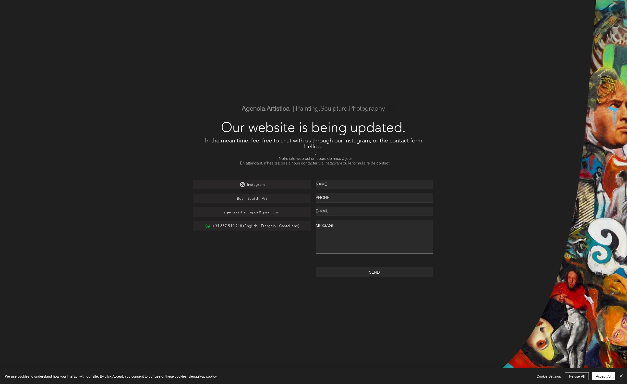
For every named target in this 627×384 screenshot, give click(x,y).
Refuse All (577, 376)
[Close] (621, 376)
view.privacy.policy (203, 376)
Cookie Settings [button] (549, 376)
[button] (391, 108)
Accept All (603, 376)
